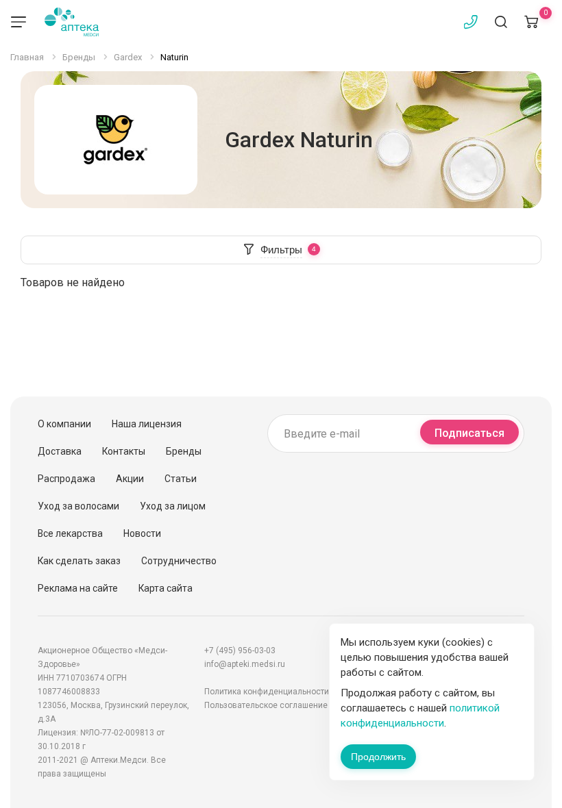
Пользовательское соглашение (266, 705)
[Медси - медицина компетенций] (72, 22)
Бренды (183, 451)
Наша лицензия (147, 423)
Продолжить (378, 756)
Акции (130, 478)
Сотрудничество (179, 560)
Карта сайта (165, 588)
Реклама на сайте (78, 588)
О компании (64, 423)
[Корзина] (531, 22)
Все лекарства (70, 533)
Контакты (123, 451)
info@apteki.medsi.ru (244, 664)
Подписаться (469, 433)
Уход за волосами (78, 506)
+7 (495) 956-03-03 (240, 650)
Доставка (60, 451)
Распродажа (66, 478)
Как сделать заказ (79, 560)
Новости (142, 533)
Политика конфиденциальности (266, 691)
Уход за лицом (173, 506)
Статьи (180, 478)
